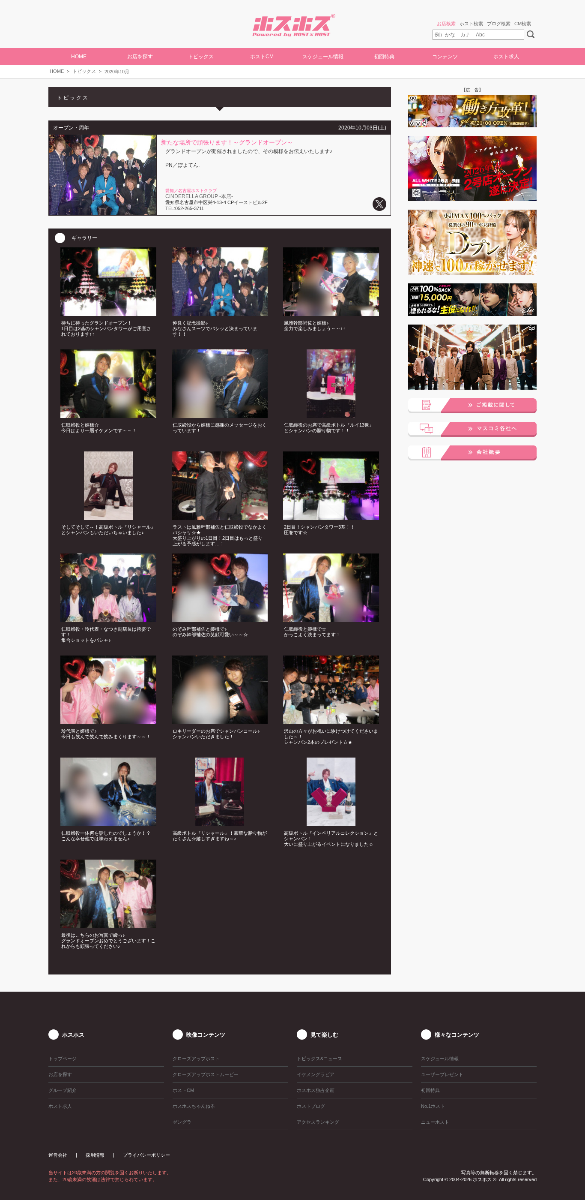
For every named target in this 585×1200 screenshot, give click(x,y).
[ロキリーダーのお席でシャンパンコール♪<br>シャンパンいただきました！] (220, 721)
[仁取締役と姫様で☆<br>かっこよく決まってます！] (331, 619)
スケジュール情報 (322, 57)
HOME (79, 57)
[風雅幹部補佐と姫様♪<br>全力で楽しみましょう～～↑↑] (331, 313)
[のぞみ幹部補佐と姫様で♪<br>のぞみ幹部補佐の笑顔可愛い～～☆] (220, 619)
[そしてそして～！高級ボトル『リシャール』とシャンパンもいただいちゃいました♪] (108, 517)
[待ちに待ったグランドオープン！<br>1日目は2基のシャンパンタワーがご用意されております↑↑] (108, 313)
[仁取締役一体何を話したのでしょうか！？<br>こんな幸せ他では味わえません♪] (108, 823)
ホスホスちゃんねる (194, 1106)
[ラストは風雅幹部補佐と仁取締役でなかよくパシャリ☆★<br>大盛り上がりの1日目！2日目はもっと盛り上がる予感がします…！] (220, 517)
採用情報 (95, 1155)
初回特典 (384, 57)
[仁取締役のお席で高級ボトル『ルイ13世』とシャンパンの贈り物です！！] (331, 415)
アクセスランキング (318, 1122)
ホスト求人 (506, 57)
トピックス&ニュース (319, 1058)
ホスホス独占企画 (315, 1090)
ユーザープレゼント (442, 1074)
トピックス (84, 71)
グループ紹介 (62, 1090)
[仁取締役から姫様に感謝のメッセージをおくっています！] (220, 415)
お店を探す (60, 1074)
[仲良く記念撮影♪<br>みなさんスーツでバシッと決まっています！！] (220, 313)
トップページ (62, 1058)
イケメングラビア (315, 1074)
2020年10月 (116, 71)
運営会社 (57, 1155)
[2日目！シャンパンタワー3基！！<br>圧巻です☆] (331, 517)
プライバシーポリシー (146, 1155)
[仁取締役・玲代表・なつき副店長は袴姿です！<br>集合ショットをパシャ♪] (108, 619)
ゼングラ (182, 1122)
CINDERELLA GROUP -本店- (199, 196)
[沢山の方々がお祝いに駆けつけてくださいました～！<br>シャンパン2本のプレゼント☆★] (331, 721)
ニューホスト (435, 1122)
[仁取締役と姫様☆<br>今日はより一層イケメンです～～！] (108, 415)
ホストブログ (311, 1106)
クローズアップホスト (196, 1058)
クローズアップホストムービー (206, 1074)
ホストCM (262, 57)
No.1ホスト (433, 1106)
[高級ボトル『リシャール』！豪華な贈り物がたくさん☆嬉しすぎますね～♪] (219, 823)
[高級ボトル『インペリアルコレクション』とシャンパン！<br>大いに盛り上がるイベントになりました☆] (331, 823)
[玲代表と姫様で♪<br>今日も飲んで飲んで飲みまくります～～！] (108, 721)
